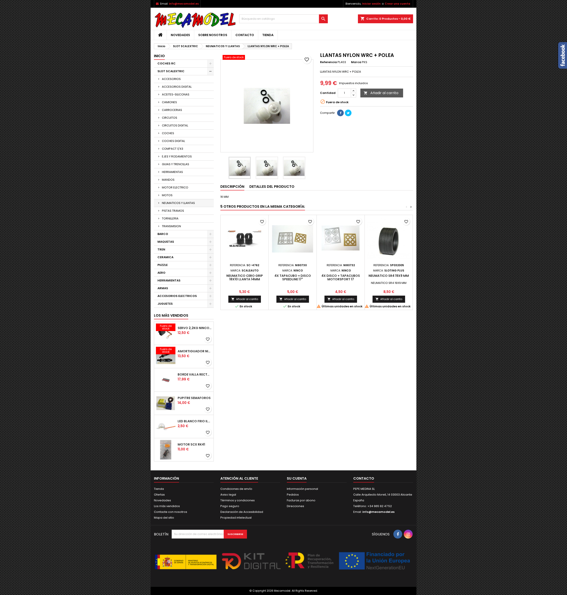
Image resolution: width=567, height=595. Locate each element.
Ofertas (159, 494)
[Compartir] (340, 113)
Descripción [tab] (232, 186)
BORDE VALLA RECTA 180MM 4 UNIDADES (195, 374)
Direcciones (295, 506)
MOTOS (167, 195)
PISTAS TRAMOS (173, 211)
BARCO (162, 234)
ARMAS (162, 288)
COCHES (168, 133)
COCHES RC (166, 63)
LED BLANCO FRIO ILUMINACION (195, 421)
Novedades (180, 35)
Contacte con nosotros (170, 512)
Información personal (302, 489)
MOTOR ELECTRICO (175, 187)
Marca (356, 62)
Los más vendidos (171, 315)
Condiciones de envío (236, 489)
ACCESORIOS (171, 79)
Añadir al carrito (381, 92)
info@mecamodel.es (184, 4)
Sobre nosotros (212, 35)
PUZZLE (162, 265)
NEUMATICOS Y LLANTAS (178, 203)
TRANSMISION (171, 226)
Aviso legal (228, 494)
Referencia (328, 62)
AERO (161, 273)
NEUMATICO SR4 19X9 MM (389, 275)
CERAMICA (165, 257)
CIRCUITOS (169, 118)
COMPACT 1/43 (172, 149)
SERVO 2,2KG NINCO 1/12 (195, 328)
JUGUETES (165, 304)
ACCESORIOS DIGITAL (177, 87)
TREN (161, 249)
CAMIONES (169, 102)
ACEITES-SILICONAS (175, 94)
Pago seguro (229, 506)
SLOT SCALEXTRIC (170, 71)
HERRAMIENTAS (172, 172)
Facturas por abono (301, 500)
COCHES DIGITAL (173, 141)
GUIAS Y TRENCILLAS (175, 164)
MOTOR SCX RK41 (191, 444)
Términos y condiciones (237, 500)
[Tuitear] (348, 113)
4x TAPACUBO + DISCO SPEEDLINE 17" (292, 277)
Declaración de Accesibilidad (241, 512)
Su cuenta (297, 478)
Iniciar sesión (371, 4)
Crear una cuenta (397, 4)
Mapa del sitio (164, 518)
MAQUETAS (165, 242)
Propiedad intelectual (236, 518)
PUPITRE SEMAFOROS (194, 398)
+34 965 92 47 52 (379, 506)
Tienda (268, 35)
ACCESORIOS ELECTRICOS (177, 296)
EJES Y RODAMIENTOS (177, 156)
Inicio (159, 55)
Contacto (244, 35)
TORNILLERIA (170, 218)
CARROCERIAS (172, 110)
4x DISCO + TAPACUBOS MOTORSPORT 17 (340, 277)
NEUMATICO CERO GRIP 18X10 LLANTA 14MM (244, 277)
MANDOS (168, 180)
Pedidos (293, 494)
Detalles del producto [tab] (271, 186)
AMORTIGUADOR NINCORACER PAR (195, 351)
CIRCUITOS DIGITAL (175, 125)
